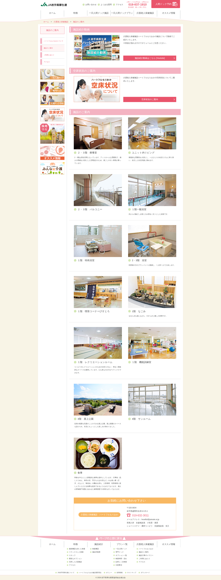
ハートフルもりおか (146, 549)
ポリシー (109, 572)
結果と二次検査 (121, 562)
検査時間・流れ (121, 558)
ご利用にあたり (49, 55)
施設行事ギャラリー (146, 555)
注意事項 (119, 565)
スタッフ (72, 555)
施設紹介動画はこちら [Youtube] (150, 58)
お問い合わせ (90, 5)
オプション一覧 (121, 555)
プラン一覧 (122, 544)
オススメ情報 (168, 13)
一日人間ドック (121, 549)
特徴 (75, 13)
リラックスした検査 (76, 552)
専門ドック (120, 552)
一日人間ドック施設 (99, 13)
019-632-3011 (140, 515)
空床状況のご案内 (149, 99)
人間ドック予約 (163, 4)
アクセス (119, 5)
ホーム (52, 13)
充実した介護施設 (75, 562)
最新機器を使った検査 (77, 549)
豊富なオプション (75, 558)
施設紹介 (98, 544)
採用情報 (120, 572)
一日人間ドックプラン (122, 13)
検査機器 (95, 549)
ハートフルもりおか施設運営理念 (90, 572)
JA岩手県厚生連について (66, 572)
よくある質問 (106, 5)
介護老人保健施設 (145, 13)
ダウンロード (145, 572)
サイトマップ (131, 572)
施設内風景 (96, 552)
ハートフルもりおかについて (53, 41)
